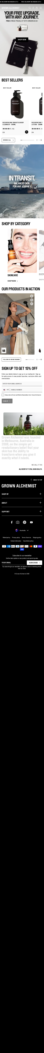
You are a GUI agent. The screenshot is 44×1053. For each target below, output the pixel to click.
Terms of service (26, 537)
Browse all (7, 140)
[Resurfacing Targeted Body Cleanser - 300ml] (15, 103)
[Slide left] (37, 140)
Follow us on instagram (11, 359)
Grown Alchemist (21, 574)
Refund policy (6, 537)
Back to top (37, 480)
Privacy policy (16, 537)
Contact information (16, 541)
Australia (23, 530)
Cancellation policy (28, 541)
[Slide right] (40, 140)
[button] (29, 8)
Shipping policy (37, 537)
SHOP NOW (22, 40)
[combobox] (6, 390)
